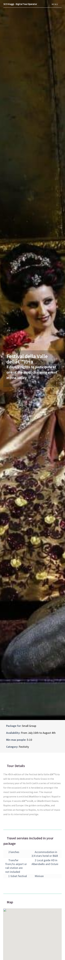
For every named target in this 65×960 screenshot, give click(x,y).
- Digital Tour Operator (20, 4)
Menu (55, 4)
